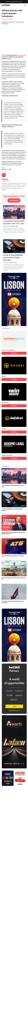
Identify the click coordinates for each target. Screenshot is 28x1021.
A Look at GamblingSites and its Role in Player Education (13, 257)
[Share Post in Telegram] (10, 169)
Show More (14, 353)
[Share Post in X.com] (6, 169)
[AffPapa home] (6, 5)
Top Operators (6, 328)
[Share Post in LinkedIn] (4, 169)
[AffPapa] (4, 177)
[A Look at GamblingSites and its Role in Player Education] (14, 246)
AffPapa (4, 55)
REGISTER (20, 1)
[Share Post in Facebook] (2, 169)
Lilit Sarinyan (6, 262)
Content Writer (5, 181)
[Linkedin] (7, 179)
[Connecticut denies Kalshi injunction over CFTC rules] (14, 212)
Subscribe (14, 200)
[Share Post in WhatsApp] (8, 169)
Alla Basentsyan (7, 226)
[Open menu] (25, 5)
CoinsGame (21, 55)
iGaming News (5, 466)
